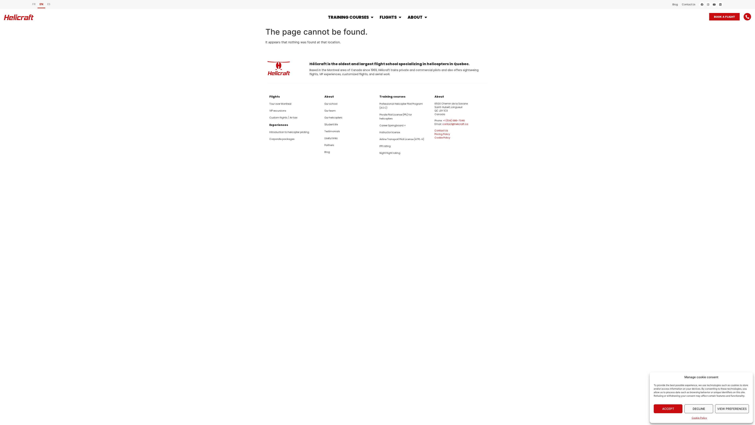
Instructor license (389, 132)
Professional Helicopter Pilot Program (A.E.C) (401, 105)
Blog (675, 4)
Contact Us (688, 4)
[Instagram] (708, 4)
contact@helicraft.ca (455, 124)
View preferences (732, 409)
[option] (34, 4)
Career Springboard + (392, 125)
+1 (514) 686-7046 (454, 120)
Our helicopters (333, 117)
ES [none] (48, 4)
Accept (668, 409)
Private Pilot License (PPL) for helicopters (395, 116)
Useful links (331, 138)
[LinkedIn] (720, 4)
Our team (330, 110)
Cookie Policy (699, 417)
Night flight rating (389, 153)
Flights (388, 17)
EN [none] (41, 4)
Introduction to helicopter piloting (289, 132)
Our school (330, 103)
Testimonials (332, 131)
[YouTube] (714, 4)
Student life (331, 124)
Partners (329, 145)
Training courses (348, 17)
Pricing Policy (442, 134)
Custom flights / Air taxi (283, 117)
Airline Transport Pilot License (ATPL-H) (401, 139)
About (415, 17)
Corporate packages (282, 139)
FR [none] (34, 4)
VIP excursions (277, 110)
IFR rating (385, 146)
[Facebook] (701, 4)
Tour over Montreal (280, 103)
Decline (699, 409)
